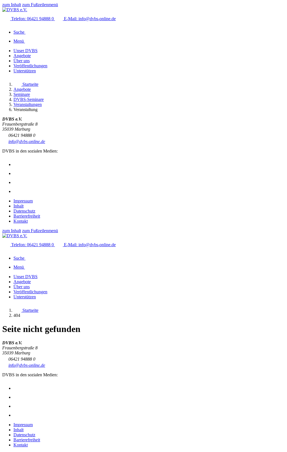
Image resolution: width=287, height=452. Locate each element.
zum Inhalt (11, 4)
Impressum (23, 201)
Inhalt (18, 206)
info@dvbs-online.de (26, 141)
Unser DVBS (25, 50)
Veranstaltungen (27, 104)
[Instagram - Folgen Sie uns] (17, 164)
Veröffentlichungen (30, 65)
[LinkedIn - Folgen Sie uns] (17, 191)
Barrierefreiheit (26, 216)
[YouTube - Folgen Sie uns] (17, 182)
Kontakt (20, 221)
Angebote (22, 55)
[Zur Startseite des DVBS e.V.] (14, 9)
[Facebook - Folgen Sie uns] (17, 173)
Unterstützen (24, 70)
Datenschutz (24, 211)
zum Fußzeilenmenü (40, 4)
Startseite (29, 84)
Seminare (21, 94)
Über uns (21, 60)
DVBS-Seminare (28, 99)
